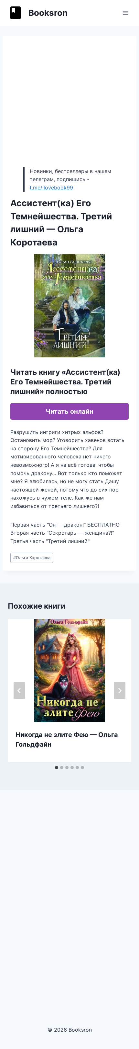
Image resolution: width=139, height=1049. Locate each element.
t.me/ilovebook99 (51, 187)
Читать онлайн (69, 411)
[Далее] (119, 690)
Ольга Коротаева (31, 557)
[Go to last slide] (19, 690)
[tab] (56, 767)
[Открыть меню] (125, 13)
